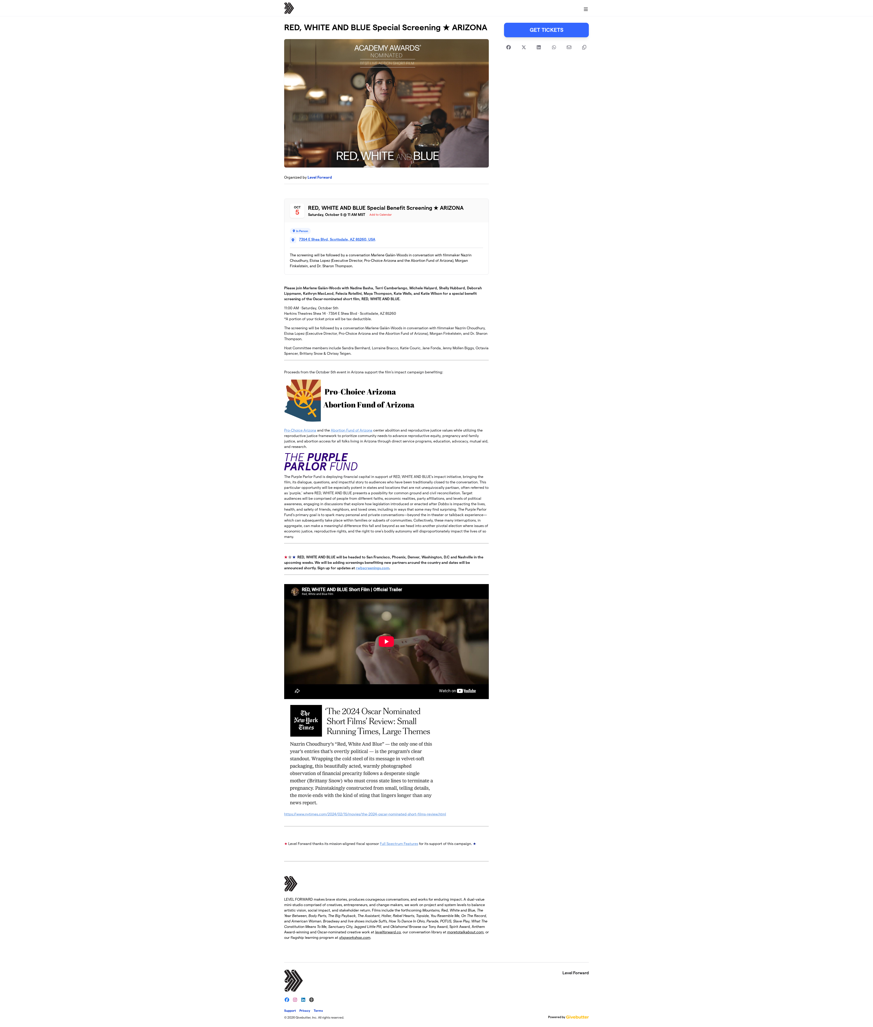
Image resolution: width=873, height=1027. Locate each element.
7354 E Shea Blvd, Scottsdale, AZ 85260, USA (337, 239)
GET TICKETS (546, 30)
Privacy (304, 1010)
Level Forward (320, 177)
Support (290, 1010)
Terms (318, 1010)
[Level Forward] (289, 8)
